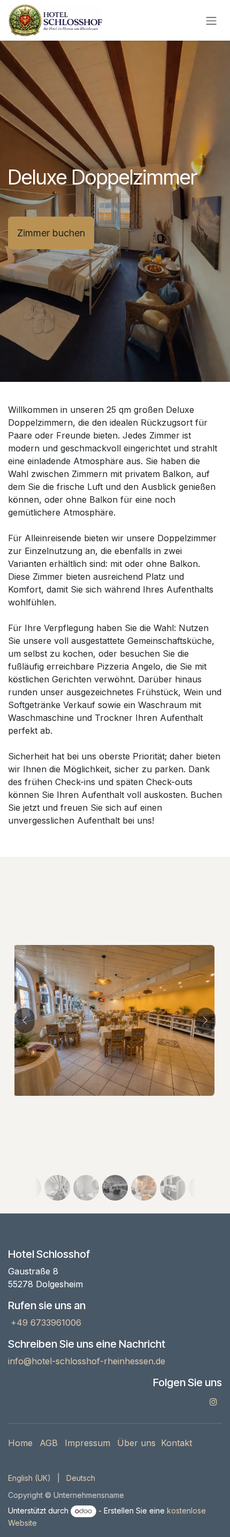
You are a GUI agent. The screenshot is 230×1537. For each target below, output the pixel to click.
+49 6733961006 (44, 1322)
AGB (49, 1443)
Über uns (136, 1443)
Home (20, 1443)
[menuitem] (29, 1478)
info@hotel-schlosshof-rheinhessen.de (86, 1361)
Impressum (87, 1443)
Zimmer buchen (51, 233)
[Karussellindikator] (37, 1188)
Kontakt (176, 1443)
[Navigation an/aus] (211, 20)
